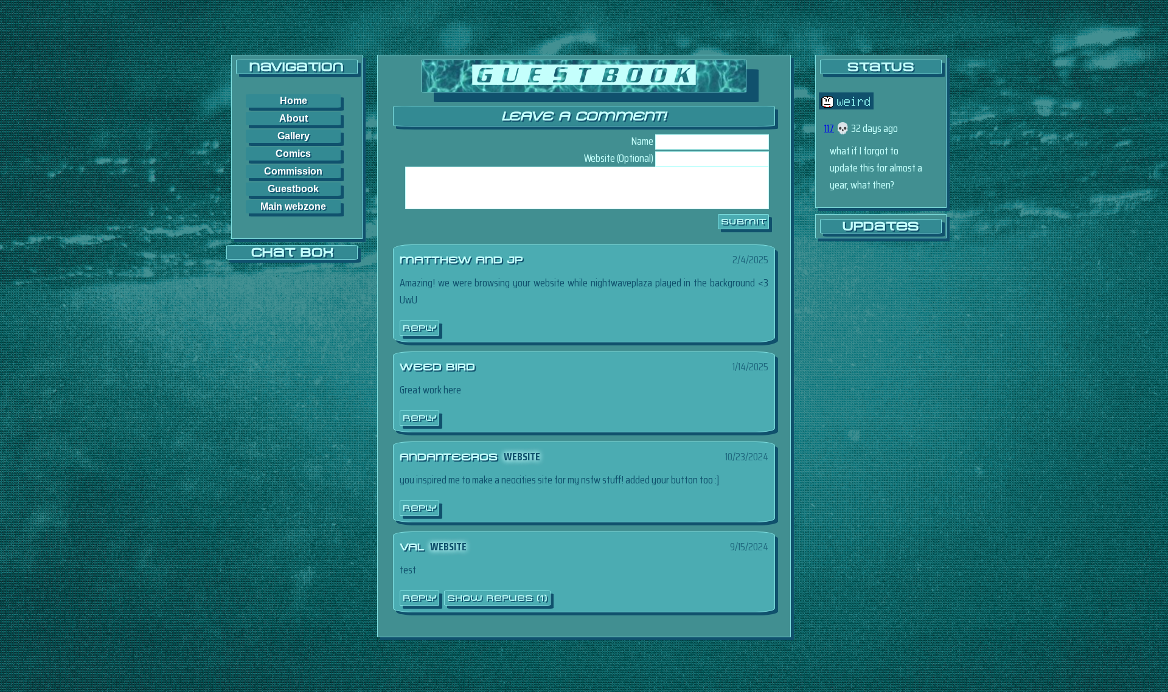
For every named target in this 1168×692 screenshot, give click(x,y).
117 (829, 128)
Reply (419, 328)
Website (522, 456)
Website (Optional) (618, 158)
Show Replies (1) (497, 598)
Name (642, 141)
